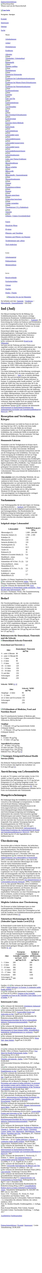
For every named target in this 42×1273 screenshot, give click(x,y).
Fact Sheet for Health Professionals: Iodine (19, 1052)
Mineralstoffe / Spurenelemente (12, 303)
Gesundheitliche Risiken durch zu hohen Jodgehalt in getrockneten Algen (18, 1188)
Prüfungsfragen (10, 261)
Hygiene (8, 229)
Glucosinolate (6, 1172)
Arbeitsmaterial (10, 257)
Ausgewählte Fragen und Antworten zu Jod (21, 1112)
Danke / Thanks (11, 293)
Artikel (7, 43)
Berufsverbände (11, 278)
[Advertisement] (21, 1251)
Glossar (8, 285)
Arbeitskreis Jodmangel (32, 1006)
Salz (19, 375)
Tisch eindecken (11, 244)
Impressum (28, 1225)
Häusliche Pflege (11, 225)
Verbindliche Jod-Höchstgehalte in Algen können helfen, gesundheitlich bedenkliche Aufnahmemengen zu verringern (20, 1030)
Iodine (26, 581)
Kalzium (34, 320)
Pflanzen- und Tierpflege (14, 233)
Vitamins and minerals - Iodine (12, 1059)
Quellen (8, 289)
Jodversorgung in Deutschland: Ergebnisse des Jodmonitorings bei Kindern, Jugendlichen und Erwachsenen (20, 1099)
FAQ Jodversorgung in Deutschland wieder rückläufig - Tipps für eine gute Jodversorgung (21, 588)
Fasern (7, 222)
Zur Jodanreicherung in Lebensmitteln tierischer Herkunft (21, 881)
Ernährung (9, 51)
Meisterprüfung (10, 265)
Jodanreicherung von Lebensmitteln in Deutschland (19, 858)
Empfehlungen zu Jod (8, 1071)
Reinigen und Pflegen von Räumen (17, 237)
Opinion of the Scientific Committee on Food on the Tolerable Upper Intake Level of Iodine (21, 995)
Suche (8, 10)
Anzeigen (12, 14)
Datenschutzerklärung (8, 1225)
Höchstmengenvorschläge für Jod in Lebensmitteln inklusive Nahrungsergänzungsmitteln (19, 1021)
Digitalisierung (10, 47)
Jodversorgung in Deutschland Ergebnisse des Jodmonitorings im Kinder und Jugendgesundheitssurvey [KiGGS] (21, 409)
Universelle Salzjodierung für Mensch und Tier (23, 1166)
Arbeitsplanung (10, 39)
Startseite (20, 301)
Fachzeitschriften (11, 281)
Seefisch (20, 507)
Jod (2, 1077)
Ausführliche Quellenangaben (11, 1216)
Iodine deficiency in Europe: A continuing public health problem (19, 1140)
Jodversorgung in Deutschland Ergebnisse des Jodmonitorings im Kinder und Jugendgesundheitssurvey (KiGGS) (21, 1152)
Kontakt (20, 1225)
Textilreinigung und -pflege (15, 241)
